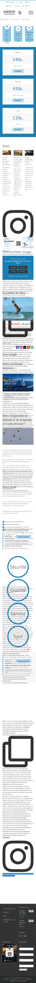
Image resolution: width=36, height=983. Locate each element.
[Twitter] (22, 936)
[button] (4, 317)
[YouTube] (25, 936)
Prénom (21, 952)
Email (20, 958)
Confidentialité (18, 977)
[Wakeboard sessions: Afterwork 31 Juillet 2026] (7, 153)
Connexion (6, 912)
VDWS (25, 527)
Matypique (5, 979)
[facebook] (17, 347)
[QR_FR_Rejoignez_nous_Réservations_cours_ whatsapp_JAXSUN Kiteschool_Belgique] (18, 238)
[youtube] (28, 347)
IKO (28, 527)
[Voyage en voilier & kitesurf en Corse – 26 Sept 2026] (18, 375)
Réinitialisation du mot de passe (9, 921)
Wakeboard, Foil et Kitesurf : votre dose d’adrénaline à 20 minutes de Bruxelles (18, 161)
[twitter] (24, 347)
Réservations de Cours (9, 908)
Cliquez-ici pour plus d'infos (18, 276)
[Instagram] (20, 936)
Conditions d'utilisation (22, 980)
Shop (5, 916)
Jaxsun (28, 977)
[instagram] (21, 347)
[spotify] (32, 347)
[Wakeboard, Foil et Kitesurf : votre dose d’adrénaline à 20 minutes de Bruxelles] (18, 153)
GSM (20, 964)
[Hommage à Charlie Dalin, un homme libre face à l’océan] (29, 153)
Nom (20, 945)
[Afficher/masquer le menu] (31, 12)
